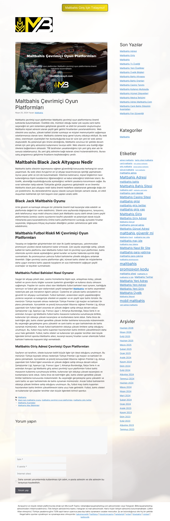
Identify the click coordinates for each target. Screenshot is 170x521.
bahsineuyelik (82, 514)
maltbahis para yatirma (135, 252)
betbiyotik (85, 517)
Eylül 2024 (125, 370)
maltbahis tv (142, 274)
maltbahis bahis (129, 181)
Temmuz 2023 (127, 429)
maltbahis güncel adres (132, 225)
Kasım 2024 (126, 362)
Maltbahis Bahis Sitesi (136, 186)
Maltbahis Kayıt (126, 237)
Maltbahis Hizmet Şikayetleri (134, 93)
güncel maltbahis (127, 170)
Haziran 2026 (126, 328)
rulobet (146, 514)
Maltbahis (22, 397)
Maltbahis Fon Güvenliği (132, 113)
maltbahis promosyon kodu (134, 266)
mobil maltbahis (132, 301)
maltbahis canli (126, 190)
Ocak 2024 (125, 404)
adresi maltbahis (127, 160)
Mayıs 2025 (125, 345)
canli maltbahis (126, 163)
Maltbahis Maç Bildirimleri (28, 405)
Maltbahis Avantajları (26, 403)
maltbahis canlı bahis (140, 190)
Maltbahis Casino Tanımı (132, 85)
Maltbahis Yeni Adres (134, 281)
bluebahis (137, 514)
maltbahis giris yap (132, 209)
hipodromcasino (106, 514)
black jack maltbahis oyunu (29, 400)
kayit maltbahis (140, 170)
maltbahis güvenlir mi (136, 233)
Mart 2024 (125, 395)
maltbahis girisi (130, 201)
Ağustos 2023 (127, 425)
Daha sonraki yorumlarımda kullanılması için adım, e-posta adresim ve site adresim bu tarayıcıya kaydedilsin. (61, 481)
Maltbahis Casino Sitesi (135, 197)
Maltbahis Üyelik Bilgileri (132, 72)
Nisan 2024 (125, 391)
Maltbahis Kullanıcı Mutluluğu (134, 89)
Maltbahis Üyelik (131, 293)
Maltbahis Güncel (127, 222)
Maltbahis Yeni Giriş (132, 288)
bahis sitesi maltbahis (144, 160)
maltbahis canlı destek (131, 193)
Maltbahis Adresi (128, 51)
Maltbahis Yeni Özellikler (132, 68)
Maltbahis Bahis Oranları (132, 81)
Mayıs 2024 (126, 387)
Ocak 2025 (125, 353)
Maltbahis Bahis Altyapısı (132, 76)
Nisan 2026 (125, 332)
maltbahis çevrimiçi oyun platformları (57, 400)
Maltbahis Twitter (144, 277)
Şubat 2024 (126, 400)
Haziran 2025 (126, 340)
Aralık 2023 (125, 408)
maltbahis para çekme (131, 256)
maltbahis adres (128, 173)
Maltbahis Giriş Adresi (133, 218)
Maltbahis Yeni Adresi (133, 284)
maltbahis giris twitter (82, 400)
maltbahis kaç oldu (142, 237)
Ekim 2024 (125, 366)
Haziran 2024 (126, 383)
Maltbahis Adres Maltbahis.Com (136, 102)
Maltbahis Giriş (127, 55)
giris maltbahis (126, 166)
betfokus (94, 514)
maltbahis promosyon (129, 259)
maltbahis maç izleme (129, 244)
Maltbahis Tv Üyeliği (130, 64)
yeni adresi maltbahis (129, 305)
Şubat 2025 (126, 349)
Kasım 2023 (126, 412)
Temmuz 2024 (127, 378)
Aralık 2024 (125, 357)
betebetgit (119, 514)
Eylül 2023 (125, 421)
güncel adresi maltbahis (140, 167)
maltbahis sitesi (128, 273)
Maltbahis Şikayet (127, 296)
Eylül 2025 (125, 336)
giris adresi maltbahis (140, 163)
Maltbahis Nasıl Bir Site (135, 248)
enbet (128, 514)
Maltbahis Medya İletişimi (132, 97)
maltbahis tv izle (126, 277)
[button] (85, 7)
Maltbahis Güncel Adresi (134, 228)
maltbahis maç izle (131, 240)
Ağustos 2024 (127, 374)
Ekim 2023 (125, 416)
